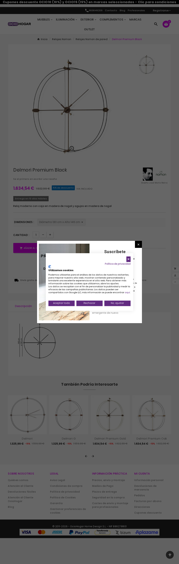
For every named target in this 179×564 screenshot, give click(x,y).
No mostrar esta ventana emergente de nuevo (107, 311)
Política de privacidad (118, 264)
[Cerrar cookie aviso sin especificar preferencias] (128, 259)
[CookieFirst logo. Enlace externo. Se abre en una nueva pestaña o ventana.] (49, 266)
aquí (127, 292)
